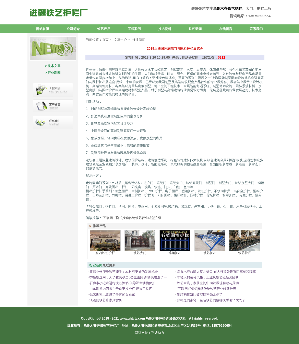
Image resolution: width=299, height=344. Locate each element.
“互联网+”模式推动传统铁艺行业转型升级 (131, 218)
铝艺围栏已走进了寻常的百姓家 (112, 294)
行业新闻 (138, 39)
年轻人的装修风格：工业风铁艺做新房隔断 (208, 277)
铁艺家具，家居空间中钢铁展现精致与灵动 (208, 283)
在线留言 (225, 29)
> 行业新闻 (53, 72)
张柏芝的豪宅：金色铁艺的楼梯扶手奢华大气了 (211, 300)
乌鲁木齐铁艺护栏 (227, 9)
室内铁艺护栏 (105, 253)
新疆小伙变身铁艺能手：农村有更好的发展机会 (123, 271)
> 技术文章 (53, 66)
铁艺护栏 (209, 253)
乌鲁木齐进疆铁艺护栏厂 (101, 325)
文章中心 (120, 39)
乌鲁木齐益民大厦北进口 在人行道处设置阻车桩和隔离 (216, 271)
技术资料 (164, 29)
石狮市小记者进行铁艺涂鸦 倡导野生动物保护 (122, 283)
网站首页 (42, 29)
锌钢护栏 (174, 253)
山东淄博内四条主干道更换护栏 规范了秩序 (120, 288)
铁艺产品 (103, 29)
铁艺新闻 (195, 29)
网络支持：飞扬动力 (149, 332)
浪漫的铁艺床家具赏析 (105, 300)
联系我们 (256, 29)
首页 (105, 39)
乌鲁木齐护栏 (155, 318)
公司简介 (73, 29)
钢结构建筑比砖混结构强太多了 (200, 294)
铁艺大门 (139, 253)
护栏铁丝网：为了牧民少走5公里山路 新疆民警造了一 (128, 277)
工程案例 (134, 29)
